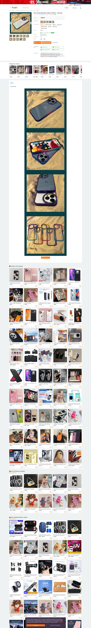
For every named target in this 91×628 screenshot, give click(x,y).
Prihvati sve (35, 625)
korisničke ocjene (41, 14)
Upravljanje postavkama (55, 625)
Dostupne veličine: (36, 24)
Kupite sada (37, 42)
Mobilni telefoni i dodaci (29, 10)
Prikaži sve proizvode (12, 472)
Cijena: (35, 17)
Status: (35, 30)
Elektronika (12, 10)
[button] (10, 7)
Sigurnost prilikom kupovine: (36, 47)
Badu (9, 10)
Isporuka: (35, 34)
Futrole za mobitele (36, 10)
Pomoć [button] (70, 5)
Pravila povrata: (36, 53)
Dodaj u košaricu (46, 42)
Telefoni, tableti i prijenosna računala (20, 10)
